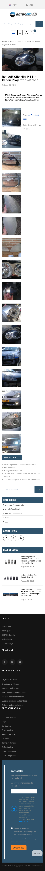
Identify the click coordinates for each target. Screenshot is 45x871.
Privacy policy (7, 730)
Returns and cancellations (12, 705)
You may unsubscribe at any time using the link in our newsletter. (23, 840)
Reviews (5, 739)
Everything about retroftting (14, 692)
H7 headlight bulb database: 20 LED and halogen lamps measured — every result (31, 560)
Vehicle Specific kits (13, 509)
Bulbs (7, 518)
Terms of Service (9, 743)
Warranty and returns (10, 688)
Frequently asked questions (13, 697)
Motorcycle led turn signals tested (29, 576)
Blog (12, 42)
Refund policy (7, 747)
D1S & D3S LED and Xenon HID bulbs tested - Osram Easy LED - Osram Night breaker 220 (31, 592)
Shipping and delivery (10, 684)
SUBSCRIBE (18, 848)
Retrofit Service (8, 734)
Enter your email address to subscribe (22, 784)
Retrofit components (13, 513)
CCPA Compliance (9, 756)
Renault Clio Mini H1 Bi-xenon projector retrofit (20, 78)
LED (6, 522)
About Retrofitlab (9, 718)
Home (4, 42)
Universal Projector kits (14, 505)
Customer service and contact (14, 701)
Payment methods (9, 680)
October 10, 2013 (9, 85)
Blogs (4, 722)
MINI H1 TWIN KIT (12, 457)
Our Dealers (6, 726)
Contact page (7, 644)
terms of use (23, 822)
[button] (14, 5)
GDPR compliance (9, 751)
